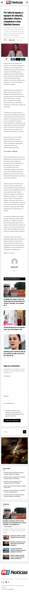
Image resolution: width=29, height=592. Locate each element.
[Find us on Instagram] (8, 582)
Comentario (7, 376)
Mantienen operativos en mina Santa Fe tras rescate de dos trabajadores (17, 543)
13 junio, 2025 (7, 331)
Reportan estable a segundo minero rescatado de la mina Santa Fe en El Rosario (17, 557)
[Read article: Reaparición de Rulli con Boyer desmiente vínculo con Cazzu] (6, 537)
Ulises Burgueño (8, 526)
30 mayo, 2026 (7, 307)
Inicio (5, 9)
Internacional (8, 324)
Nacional (9, 9)
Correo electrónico (9, 403)
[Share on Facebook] (13, 59)
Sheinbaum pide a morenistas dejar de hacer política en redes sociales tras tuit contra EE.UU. (14, 353)
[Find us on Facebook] (1, 582)
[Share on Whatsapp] (23, 59)
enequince (11, 589)
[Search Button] (27, 2)
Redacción (12, 40)
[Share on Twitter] (18, 59)
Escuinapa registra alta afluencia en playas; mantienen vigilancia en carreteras (18, 550)
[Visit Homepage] (14, 2)
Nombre (6, 396)
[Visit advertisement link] (14, 450)
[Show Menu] (2, 2)
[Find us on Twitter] (3, 582)
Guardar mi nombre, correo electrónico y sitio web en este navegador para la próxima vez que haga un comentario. (14, 413)
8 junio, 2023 (20, 40)
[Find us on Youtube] (6, 582)
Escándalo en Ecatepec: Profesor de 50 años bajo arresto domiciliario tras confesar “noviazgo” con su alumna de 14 (14, 522)
